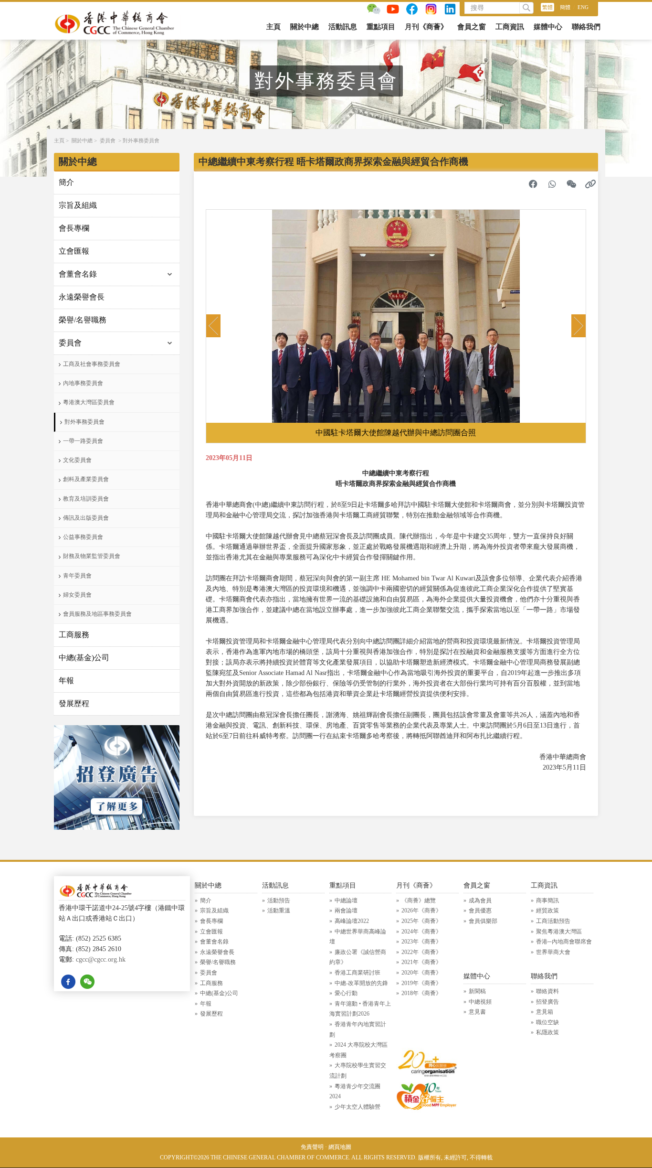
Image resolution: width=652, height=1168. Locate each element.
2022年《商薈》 (421, 952)
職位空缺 (547, 1022)
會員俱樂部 (483, 921)
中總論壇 (346, 900)
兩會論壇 (346, 910)
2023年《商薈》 (421, 941)
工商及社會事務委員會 (91, 364)
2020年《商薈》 (421, 972)
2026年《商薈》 (421, 910)
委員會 (108, 140)
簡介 (66, 182)
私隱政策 (547, 1032)
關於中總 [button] (304, 27)
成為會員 (480, 900)
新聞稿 (477, 991)
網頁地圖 (339, 1147)
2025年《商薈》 (421, 921)
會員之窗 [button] (471, 27)
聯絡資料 (547, 991)
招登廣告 (547, 1001)
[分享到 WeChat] (571, 184)
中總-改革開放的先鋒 (361, 983)
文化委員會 (77, 460)
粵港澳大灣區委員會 (89, 402)
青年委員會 (77, 575)
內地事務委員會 (83, 383)
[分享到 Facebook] (533, 184)
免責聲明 (312, 1147)
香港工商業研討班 (357, 972)
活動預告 (278, 900)
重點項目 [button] (381, 27)
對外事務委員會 (141, 140)
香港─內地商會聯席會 (564, 941)
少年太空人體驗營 (357, 1107)
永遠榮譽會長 (82, 297)
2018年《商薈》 (421, 993)
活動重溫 (278, 910)
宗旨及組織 (78, 205)
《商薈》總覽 (418, 900)
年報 (66, 680)
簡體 (565, 7)
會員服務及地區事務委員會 (97, 614)
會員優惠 (480, 910)
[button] (213, 325)
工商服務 (74, 635)
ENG (583, 7)
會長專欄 (74, 228)
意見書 (477, 1011)
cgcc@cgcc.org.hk (101, 959)
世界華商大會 (553, 952)
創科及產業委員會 (86, 479)
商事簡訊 (547, 900)
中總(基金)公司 (84, 658)
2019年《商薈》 (421, 983)
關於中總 (82, 140)
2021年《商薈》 (421, 962)
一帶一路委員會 (83, 441)
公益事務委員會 (83, 537)
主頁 (273, 27)
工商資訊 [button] (509, 27)
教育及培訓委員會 (86, 498)
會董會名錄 (78, 274)
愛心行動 (346, 993)
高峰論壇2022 (352, 921)
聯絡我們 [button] (586, 27)
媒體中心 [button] (548, 27)
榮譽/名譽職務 (82, 320)
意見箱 (544, 1011)
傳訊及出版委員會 (86, 517)
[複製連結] (590, 184)
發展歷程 (74, 703)
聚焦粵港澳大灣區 (559, 931)
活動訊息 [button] (342, 27)
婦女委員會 (77, 594)
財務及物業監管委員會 (91, 556)
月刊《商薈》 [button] (426, 27)
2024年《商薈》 (421, 931)
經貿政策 (547, 910)
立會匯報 (74, 251)
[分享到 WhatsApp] (552, 184)
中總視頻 (480, 1001)
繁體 (547, 7)
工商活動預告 (553, 921)
